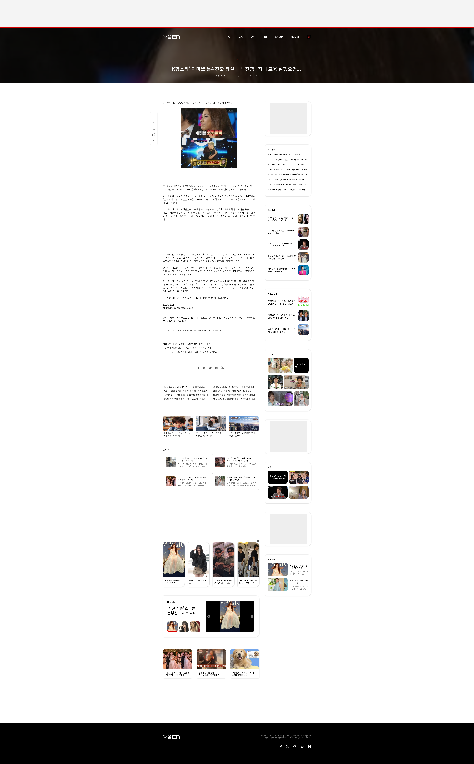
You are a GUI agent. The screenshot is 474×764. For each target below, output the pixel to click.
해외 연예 (271, 559)
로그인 (309, 736)
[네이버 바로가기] (309, 746)
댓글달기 (153, 128)
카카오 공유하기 (210, 367)
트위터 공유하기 (204, 367)
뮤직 (253, 37)
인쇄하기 (153, 134)
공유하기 (153, 122)
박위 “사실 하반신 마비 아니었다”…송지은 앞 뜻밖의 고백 (187, 347)
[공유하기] (153, 122)
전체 (229, 37)
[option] (245, 616)
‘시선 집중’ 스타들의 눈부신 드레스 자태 (183, 610)
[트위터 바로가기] (287, 746)
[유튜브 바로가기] (294, 746)
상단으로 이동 (153, 140)
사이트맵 (303, 736)
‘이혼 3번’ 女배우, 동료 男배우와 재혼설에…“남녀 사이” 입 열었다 (190, 351)
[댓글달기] (153, 128)
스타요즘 (278, 37)
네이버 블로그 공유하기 (216, 367)
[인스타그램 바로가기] (302, 746)
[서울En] (171, 37)
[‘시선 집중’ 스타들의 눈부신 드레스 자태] (230, 616)
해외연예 (295, 37)
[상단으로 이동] (153, 140)
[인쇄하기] (153, 134)
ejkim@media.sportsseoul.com (178, 307)
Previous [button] (208, 616)
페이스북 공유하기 (199, 367)
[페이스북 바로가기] (281, 746)
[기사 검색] (307, 37)
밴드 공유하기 (222, 367)
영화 (265, 37)
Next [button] (252, 616)
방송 (241, 37)
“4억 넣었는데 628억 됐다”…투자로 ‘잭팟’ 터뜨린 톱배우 (186, 344)
